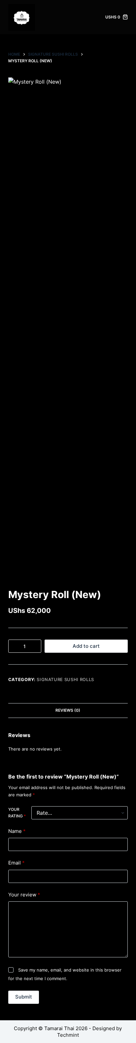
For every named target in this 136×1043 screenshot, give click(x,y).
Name (17, 831)
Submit (23, 997)
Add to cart (86, 646)
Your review (24, 895)
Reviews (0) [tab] (67, 710)
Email (16, 863)
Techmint (68, 1035)
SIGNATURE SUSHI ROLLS (65, 679)
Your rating (17, 812)
